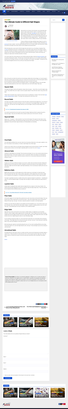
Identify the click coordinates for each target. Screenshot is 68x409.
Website (4, 368)
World (57, 134)
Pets (60, 128)
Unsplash (15, 40)
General (45, 321)
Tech (59, 11)
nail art (39, 147)
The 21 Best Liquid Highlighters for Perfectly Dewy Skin (36, 307)
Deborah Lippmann (40, 56)
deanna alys (11, 40)
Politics (54, 11)
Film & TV (53, 122)
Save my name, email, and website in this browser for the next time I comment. (20, 375)
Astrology (53, 116)
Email (4, 362)
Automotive (58, 116)
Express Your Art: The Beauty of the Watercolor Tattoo (25, 325)
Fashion (38, 11)
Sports (61, 130)
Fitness (61, 122)
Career (57, 118)
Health (48, 11)
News (8, 11)
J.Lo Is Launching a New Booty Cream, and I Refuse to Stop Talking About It (15, 307)
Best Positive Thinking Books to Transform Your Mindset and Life (58, 75)
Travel (56, 132)
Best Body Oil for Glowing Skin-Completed (8, 325)
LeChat (6, 49)
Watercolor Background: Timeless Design (41, 325)
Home (53, 126)
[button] (62, 12)
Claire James (11, 25)
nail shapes (34, 33)
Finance (58, 122)
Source (5, 239)
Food (44, 11)
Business (28, 11)
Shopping (57, 130)
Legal (56, 126)
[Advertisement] (25, 70)
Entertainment (14, 11)
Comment (5, 336)
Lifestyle (22, 11)
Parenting (56, 128)
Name (4, 356)
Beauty (33, 11)
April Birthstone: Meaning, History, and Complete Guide (41, 396)
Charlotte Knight (11, 96)
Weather (53, 134)
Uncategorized (60, 132)
